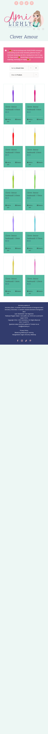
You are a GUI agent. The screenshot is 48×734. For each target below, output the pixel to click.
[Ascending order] (36, 68)
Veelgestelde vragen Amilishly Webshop (24, 334)
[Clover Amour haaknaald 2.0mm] (13, 179)
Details (19, 119)
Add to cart (9, 120)
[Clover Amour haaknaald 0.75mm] (34, 222)
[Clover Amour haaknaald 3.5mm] (34, 93)
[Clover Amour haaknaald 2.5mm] (34, 136)
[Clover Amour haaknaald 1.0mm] (13, 222)
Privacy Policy (24, 330)
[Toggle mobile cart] (34, 29)
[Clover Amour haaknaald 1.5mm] (13, 265)
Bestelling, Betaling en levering (24, 332)
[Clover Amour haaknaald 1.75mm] (34, 179)
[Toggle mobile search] (38, 29)
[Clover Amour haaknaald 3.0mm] (13, 136)
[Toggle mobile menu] (43, 29)
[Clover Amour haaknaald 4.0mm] (13, 93)
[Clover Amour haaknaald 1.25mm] (34, 265)
